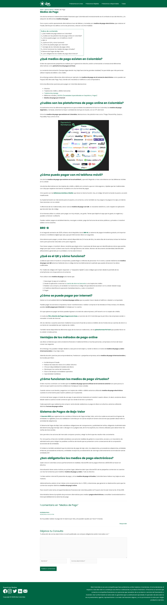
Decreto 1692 (46, 416)
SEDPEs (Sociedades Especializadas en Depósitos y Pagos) (77, 95)
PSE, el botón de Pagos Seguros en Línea (62, 316)
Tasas (124, 4)
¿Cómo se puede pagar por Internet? (55, 45)
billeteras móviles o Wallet (63, 193)
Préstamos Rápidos (92, 4)
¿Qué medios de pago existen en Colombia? (57, 34)
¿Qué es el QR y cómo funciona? (53, 43)
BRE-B (44, 40)
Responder (123, 524)
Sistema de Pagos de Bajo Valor (53, 51)
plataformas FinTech (103, 330)
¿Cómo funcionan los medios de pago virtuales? (58, 49)
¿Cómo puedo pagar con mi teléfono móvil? (57, 38)
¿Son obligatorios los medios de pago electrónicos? (60, 54)
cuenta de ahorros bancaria (76, 284)
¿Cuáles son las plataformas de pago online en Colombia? (62, 36)
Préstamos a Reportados (110, 4)
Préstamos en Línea (76, 4)
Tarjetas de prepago (51, 93)
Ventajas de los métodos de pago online (56, 47)
